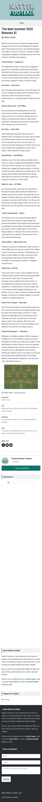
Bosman (12, 408)
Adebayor (5, 408)
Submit (6, 779)
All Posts (15, 462)
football (30, 408)
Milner (35, 408)
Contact (15, 793)
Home (4, 793)
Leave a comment (22, 468)
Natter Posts (6, 400)
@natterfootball (32, 682)
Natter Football (10, 37)
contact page (30, 679)
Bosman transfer (21, 408)
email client (13, 682)
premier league (7, 411)
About (9, 793)
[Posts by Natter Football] (3, 37)
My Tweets (5, 699)
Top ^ (20, 793)
